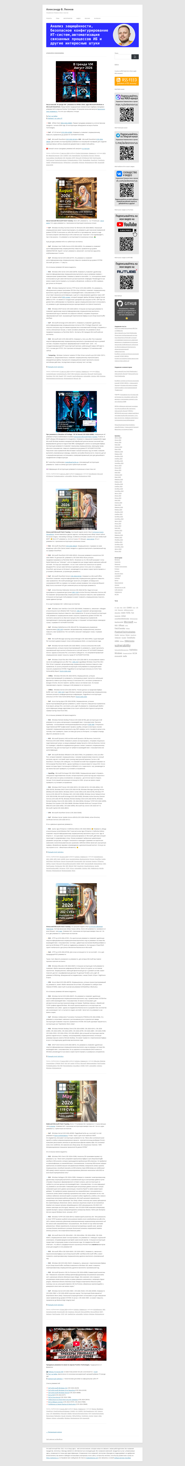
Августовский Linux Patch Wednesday (126, 333)
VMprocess (129, 640)
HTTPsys (77, 1063)
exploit (72, 1063)
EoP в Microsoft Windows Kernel (58, 1393)
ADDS (51, 859)
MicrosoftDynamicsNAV (69, 864)
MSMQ (78, 864)
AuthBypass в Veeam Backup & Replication (62, 1404)
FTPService (100, 861)
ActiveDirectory (98, 857)
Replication (57, 1416)
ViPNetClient (67, 162)
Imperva (100, 1411)
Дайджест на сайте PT (55, 118)
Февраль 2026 (119, 451)
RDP (67, 866)
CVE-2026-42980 (66, 132)
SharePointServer (89, 866)
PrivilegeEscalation (72, 160)
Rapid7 (61, 376)
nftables (69, 1413)
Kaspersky (118, 562)
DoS (66, 1063)
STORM (82, 1066)
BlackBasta (100, 1409)
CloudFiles (98, 859)
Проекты (49, 18)
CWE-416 (75, 662)
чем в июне (90, 539)
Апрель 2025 (118, 475)
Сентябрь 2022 (119, 547)
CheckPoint (49, 1411)
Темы (57, 18)
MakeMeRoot (57, 1413)
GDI (66, 1312)
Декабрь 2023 (119, 512)
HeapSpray (71, 1312)
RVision (128, 635)
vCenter (91, 1416)
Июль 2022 (118, 551)
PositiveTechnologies (61, 160)
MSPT (82, 864)
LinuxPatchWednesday (122, 619)
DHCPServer (57, 861)
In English (97, 18)
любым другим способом (122, 1458)
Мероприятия (67, 18)
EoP (69, 1063)
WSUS (73, 871)
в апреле (52, 1126)
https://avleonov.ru (52, 1458)
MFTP (73, 158)
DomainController (51, 1312)
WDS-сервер (66, 297)
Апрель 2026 (118, 447)
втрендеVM (49, 165)
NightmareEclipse (92, 1063)
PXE (54, 376)
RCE (58, 1066)
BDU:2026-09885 (66, 123)
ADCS (47, 859)
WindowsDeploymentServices (54, 378)
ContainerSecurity (61, 374)
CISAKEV (65, 155)
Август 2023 (118, 521)
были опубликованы (61, 1135)
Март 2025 (118, 477)
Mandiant (68, 158)
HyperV (53, 864)
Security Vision (119, 573)
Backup (94, 1409)
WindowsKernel (89, 162)
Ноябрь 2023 (118, 514)
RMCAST (71, 866)
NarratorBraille (89, 864)
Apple (117, 607)
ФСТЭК (117, 594)
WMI (95, 162)
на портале (86, 148)
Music (135, 622)
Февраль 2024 (119, 507)
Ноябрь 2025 (118, 458)
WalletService (95, 868)
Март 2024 (118, 505)
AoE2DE (63, 859)
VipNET (48, 162)
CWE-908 (91, 724)
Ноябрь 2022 (118, 542)
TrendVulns (101, 160)
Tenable (124, 638)
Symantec (69, 1416)
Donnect (91, 155)
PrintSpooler (58, 866)
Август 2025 (118, 465)
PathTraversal (50, 160)
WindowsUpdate (66, 871)
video (100, 1416)
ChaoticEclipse (50, 1063)
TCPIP (67, 868)
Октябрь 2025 (119, 461)
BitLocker (97, 1061)
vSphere (54, 1418)
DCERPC (80, 1411)
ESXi (84, 861)
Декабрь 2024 (119, 484)
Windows (81, 162)
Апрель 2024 (118, 502)
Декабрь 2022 (119, 540)
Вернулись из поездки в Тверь (124, 429)
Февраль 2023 (119, 535)
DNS (72, 374)
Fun (132, 613)
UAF (66, 1314)
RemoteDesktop (68, 1066)
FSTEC (128, 613)
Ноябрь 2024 (118, 486)
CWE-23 (79, 611)
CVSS (70, 155)
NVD (91, 158)
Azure (67, 859)
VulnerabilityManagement (122, 650)
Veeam (96, 1416)
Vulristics (78, 371)
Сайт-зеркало (119, 590)
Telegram (118, 638)
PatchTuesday (97, 158)
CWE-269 (60, 629)
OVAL (126, 625)
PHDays (128, 628)
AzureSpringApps (74, 859)
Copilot (103, 859)
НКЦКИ (117, 585)
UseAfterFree (71, 1314)
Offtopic (121, 625)
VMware (48, 1418)
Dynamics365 (70, 861)
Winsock (75, 378)
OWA (104, 864)
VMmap (122, 641)
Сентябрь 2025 (119, 463)
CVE (137, 607)
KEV (64, 158)
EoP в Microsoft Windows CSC (57, 1388)
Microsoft (78, 158)
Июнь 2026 (118, 442)
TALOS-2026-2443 (81, 697)
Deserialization (76, 155)
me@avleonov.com (92, 1458)
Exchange (77, 374)
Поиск (116, 53)
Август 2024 (118, 493)
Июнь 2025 (118, 470)
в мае (60, 931)
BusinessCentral (84, 859)
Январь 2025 (118, 482)
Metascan (117, 564)
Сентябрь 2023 (119, 519)
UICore (72, 868)
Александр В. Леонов (59, 9)
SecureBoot (76, 1066)
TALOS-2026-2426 (65, 671)
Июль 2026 (118, 440)
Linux (47, 1413)
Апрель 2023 (118, 530)
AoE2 (58, 859)
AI (115, 607)
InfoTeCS (97, 155)
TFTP (65, 376)
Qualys (117, 635)
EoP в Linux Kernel (54, 1397)
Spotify (97, 866)
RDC (64, 866)
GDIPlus (48, 864)
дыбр (125, 656)
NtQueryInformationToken (80, 1413)
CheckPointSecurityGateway (61, 1411)
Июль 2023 (118, 523)
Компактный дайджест (55, 1379)
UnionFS (69, 376)
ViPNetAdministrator (57, 162)
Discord (63, 861)
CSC (77, 1411)
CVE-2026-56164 (71, 139)
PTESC (80, 160)
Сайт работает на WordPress (54, 1439)
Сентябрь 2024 (119, 491)
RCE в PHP (51, 1395)
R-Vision (117, 569)
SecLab (63, 1416)
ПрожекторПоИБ (127, 653)
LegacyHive (83, 374)
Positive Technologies (82, 153)
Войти (117, 64)
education (117, 613)
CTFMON (57, 1063)
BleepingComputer (54, 155)
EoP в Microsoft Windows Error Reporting (61, 1390)
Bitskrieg (102, 1061)
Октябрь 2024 (119, 489)
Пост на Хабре (52, 116)
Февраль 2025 (119, 479)
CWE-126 (61, 692)
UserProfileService (77, 376)
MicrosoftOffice (85, 1312)
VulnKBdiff (118, 576)
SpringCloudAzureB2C (52, 868)
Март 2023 (118, 533)
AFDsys (97, 371)
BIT (47, 155)
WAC (89, 868)
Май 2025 (117, 472)
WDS (98, 376)
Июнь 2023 (118, 526)
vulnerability (74, 162)
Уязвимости (92, 153)
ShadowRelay (86, 160)
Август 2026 (118, 438)
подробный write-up (72, 462)
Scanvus (117, 571)
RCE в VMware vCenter (55, 1402)
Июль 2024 (118, 496)
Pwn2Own (49, 376)
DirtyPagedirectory (89, 1411)
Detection (120, 610)
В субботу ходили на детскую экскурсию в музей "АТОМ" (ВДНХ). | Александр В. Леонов (127, 383)
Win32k (101, 868)
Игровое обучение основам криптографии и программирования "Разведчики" (126, 387)
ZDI (80, 378)
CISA (61, 155)
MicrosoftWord (94, 1312)
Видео (78, 18)
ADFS (55, 859)
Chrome (92, 859)
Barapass (117, 559)
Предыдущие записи (54, 1432)
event (123, 613)
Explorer (94, 861)
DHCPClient (49, 861)
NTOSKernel (85, 158)
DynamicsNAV (78, 861)
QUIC (57, 376)
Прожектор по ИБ (120, 587)
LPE (51, 1413)
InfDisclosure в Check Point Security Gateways (63, 1399)
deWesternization (128, 610)
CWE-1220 (75, 592)
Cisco (134, 607)
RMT (75, 866)
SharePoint (94, 160)
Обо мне (87, 18)
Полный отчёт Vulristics (55, 367)
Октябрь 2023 (119, 516)
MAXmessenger (134, 618)
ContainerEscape (51, 374)
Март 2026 (118, 449)
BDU (121, 607)
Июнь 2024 (118, 498)
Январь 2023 (118, 537)
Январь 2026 (118, 454)
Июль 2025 (118, 468)
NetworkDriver (98, 864)
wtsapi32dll (101, 162)
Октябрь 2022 (119, 544)
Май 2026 (117, 445)
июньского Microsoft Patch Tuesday (85, 437)
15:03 (95, 1372)
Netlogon (49, 1314)
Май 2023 (117, 528)
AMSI (104, 153)
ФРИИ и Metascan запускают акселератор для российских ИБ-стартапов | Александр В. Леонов (126, 408)
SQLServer (62, 868)
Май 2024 (117, 500)
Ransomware (50, 1416)
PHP (89, 1413)
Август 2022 (118, 549)
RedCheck (122, 635)
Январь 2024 (118, 509)
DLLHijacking (84, 155)
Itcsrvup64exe (50, 158)
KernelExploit (59, 158)
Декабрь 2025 (119, 456)
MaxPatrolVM (119, 622)
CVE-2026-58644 (71, 546)
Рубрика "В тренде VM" (56, 1372)
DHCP (69, 374)
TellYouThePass (76, 1416)
